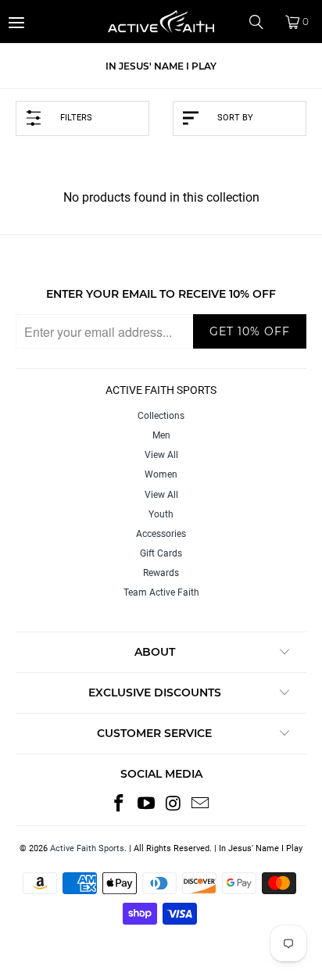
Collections (161, 415)
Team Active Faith (161, 592)
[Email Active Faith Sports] (201, 804)
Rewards (161, 572)
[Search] (262, 22)
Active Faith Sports (87, 848)
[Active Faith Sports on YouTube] (147, 804)
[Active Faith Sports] (161, 21)
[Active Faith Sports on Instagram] (174, 804)
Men (161, 435)
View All (161, 454)
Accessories (161, 533)
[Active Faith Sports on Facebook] (119, 804)
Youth (161, 514)
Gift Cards (161, 553)
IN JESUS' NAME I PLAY (161, 66)
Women (161, 474)
